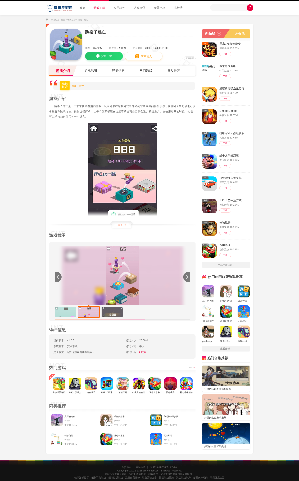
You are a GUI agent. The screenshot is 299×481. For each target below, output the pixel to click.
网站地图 (141, 467)
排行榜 (178, 8)
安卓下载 (106, 56)
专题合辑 (159, 8)
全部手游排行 (225, 264)
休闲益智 (71, 20)
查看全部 (225, 348)
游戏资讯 (139, 8)
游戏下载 (99, 8)
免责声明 (126, 467)
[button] (186, 277)
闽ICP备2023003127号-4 (163, 467)
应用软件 (119, 8)
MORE (192, 368)
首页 (82, 8)
